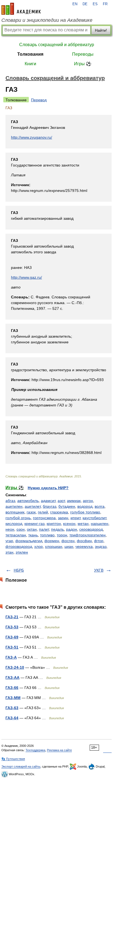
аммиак (74, 500)
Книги (30, 63)
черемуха (84, 546)
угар (9, 541)
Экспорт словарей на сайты (20, 766)
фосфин (84, 541)
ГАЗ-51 (11, 647)
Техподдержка (35, 750)
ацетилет (33, 506)
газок (31, 512)
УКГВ (98, 570)
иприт (75, 518)
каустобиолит (94, 518)
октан (32, 529)
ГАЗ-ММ (13, 698)
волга (99, 506)
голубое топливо (85, 512)
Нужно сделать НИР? (48, 488)
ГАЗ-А (11, 657)
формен (51, 541)
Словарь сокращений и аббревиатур (56, 44)
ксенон (69, 523)
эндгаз (100, 546)
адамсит (48, 500)
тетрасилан (15, 535)
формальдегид (28, 541)
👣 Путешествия (13, 758)
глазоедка (59, 512)
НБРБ (19, 570)
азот (61, 500)
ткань (33, 535)
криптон (54, 523)
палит (44, 529)
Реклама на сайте (59, 750)
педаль (57, 529)
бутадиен (66, 506)
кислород (13, 523)
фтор (98, 541)
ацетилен (13, 506)
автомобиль (28, 500)
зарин (63, 518)
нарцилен (99, 523)
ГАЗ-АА (12, 677)
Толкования (30, 54)
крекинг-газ (34, 523)
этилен (22, 552)
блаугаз (49, 506)
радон (71, 529)
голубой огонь (18, 518)
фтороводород (18, 546)
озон (20, 529)
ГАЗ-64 (11, 718)
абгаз (10, 500)
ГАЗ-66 (11, 687)
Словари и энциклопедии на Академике (46, 20)
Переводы (83, 54)
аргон (88, 500)
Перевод (39, 100)
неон (9, 529)
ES (95, 4)
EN (74, 4)
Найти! (101, 30)
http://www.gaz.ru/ (26, 277)
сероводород (91, 529)
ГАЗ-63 (11, 708)
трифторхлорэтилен (87, 535)
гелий (43, 512)
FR (105, 4)
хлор (38, 546)
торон (62, 535)
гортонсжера (44, 518)
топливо (47, 535)
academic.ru (21, 9)
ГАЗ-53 (11, 627)
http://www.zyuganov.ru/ (31, 137)
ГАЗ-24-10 (14, 667)
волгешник (14, 512)
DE (85, 4)
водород (84, 506)
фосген (68, 541)
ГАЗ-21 (11, 617)
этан (9, 552)
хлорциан (53, 546)
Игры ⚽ (82, 63)
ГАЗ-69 (11, 637)
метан (83, 523)
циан (68, 546)
